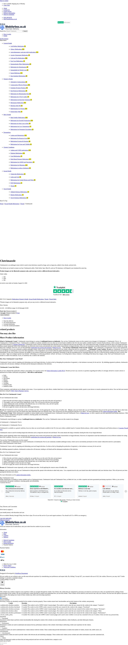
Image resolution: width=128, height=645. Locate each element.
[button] (64, 40)
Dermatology (7, 132)
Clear (18, 313)
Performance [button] (3, 621)
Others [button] (2, 636)
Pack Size (3, 311)
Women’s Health (8, 79)
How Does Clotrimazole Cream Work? (10, 443)
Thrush (22, 203)
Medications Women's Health (20, 299)
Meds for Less (57, 347)
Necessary (5, 598)
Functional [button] (3, 616)
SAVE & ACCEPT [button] (5, 641)
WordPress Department (21, 573)
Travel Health (7, 189)
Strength (2, 313)
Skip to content (4, 0)
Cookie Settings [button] (4, 579)
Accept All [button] (12, 579)
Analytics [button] (2, 626)
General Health (7, 43)
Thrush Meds (52, 299)
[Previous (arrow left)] (0, 644)
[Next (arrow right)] (2, 644)
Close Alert (6, 5)
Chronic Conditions (8, 147)
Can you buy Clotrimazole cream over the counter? (14, 440)
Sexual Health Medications (11, 203)
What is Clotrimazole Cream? (8, 416)
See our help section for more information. (98, 515)
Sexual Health (7, 171)
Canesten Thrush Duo (19, 344)
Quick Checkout (5, 315)
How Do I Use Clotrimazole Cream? (10, 452)
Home (1, 203)
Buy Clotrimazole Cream (7, 478)
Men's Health (7, 114)
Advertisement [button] (4, 631)
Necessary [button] (3, 596)
